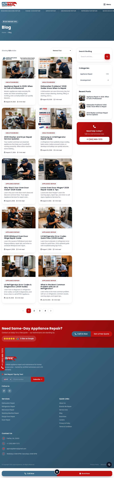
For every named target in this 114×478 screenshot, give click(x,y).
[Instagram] (9, 391)
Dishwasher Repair (45, 11)
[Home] (57, 471)
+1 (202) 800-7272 (94, 139)
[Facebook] (4, 391)
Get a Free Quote (101, 334)
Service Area (63, 410)
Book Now (62, 416)
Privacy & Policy (64, 423)
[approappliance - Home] (9, 4)
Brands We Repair (65, 406)
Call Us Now (82, 334)
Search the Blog (85, 51)
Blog (60, 413)
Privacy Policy (94, 464)
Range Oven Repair (10, 11)
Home (4, 32)
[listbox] (61, 50)
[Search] (107, 57)
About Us (62, 403)
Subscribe (36, 379)
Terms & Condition (65, 426)
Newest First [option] (57, 50)
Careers (62, 420)
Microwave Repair (87, 11)
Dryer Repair (28, 11)
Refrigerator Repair (66, 11)
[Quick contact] (109, 464)
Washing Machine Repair (10, 413)
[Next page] (50, 310)
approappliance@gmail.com (16, 449)
